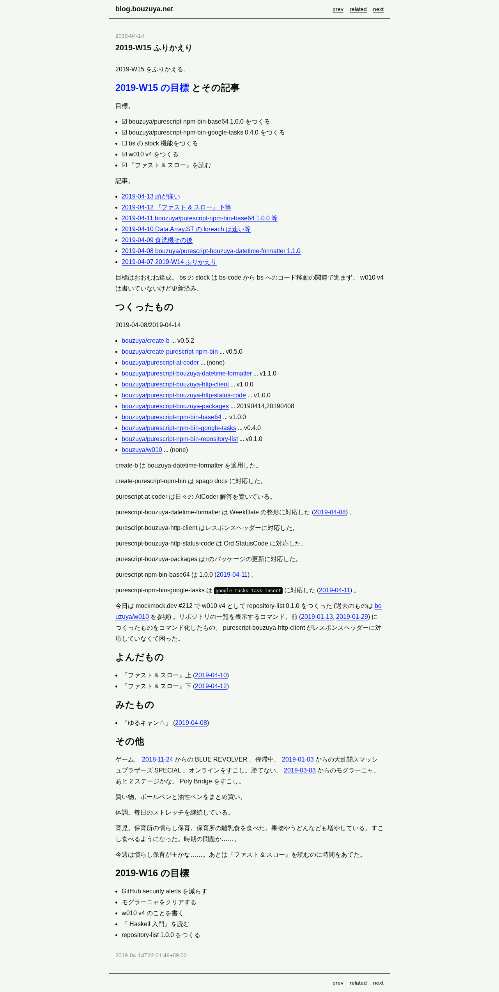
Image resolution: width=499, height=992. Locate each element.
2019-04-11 (232, 574)
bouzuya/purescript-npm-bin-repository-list (180, 439)
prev (338, 9)
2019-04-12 (211, 686)
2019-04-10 (211, 675)
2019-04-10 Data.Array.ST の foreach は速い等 (186, 229)
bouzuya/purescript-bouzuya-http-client (175, 384)
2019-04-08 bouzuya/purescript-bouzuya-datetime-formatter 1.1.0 (211, 251)
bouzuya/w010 (142, 449)
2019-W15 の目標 (152, 87)
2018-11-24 (157, 759)
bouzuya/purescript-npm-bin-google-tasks (179, 428)
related (358, 9)
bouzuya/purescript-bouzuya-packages (175, 406)
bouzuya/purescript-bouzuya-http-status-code (184, 395)
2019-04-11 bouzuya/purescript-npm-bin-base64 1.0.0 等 (200, 218)
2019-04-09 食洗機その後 (157, 240)
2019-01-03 (298, 759)
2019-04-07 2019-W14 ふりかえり (169, 262)
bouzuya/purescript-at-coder (160, 362)
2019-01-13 (317, 616)
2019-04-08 (330, 512)
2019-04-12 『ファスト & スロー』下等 (176, 207)
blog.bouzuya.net (144, 9)
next (378, 9)
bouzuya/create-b (146, 340)
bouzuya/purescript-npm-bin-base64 (171, 417)
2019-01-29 (352, 616)
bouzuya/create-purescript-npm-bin (170, 351)
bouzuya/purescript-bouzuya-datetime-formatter (187, 373)
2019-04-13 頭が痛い (151, 196)
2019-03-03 (300, 770)
